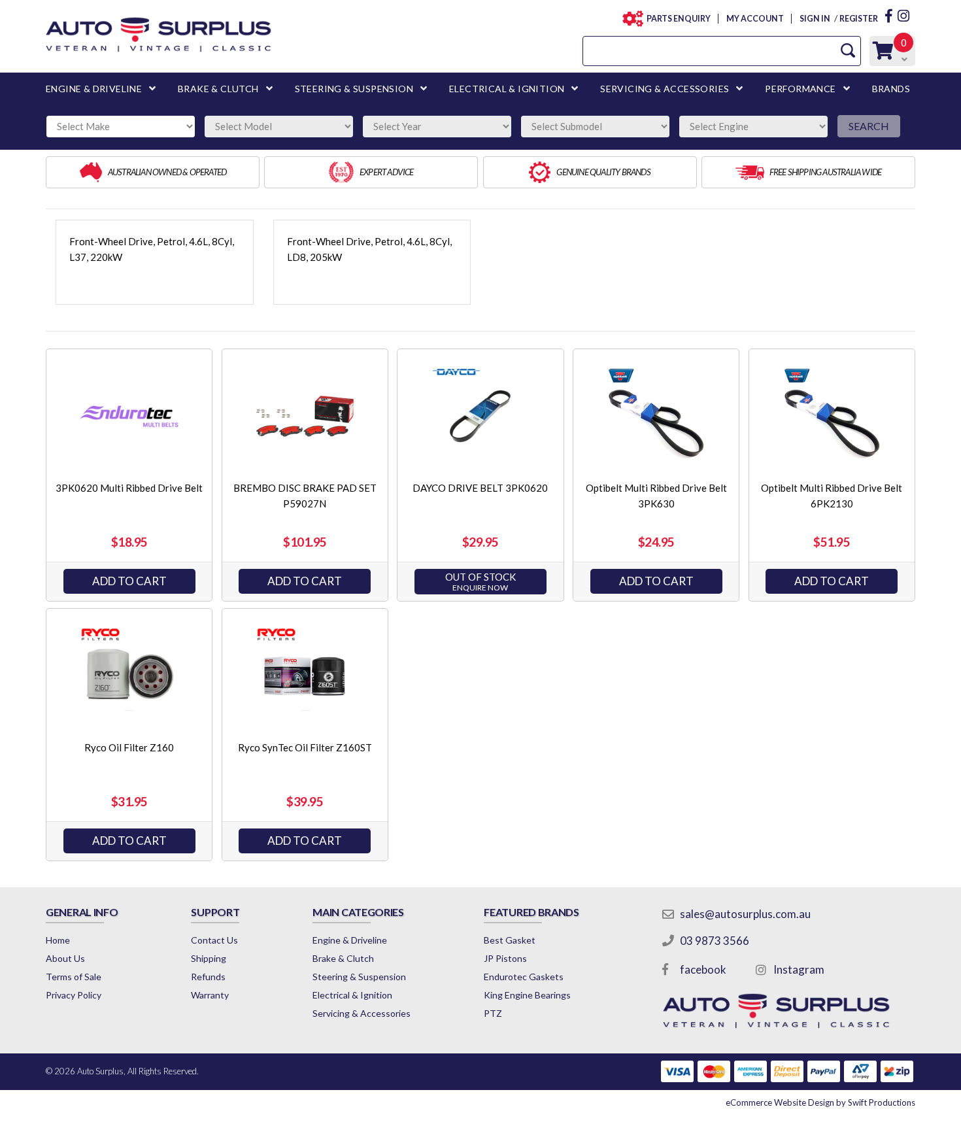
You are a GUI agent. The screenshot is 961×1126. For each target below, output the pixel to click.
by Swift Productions (820, 1102)
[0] (883, 54)
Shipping (208, 958)
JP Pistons (505, 958)
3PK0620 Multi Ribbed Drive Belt (129, 488)
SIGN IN (815, 19)
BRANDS (891, 88)
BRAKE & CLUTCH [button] (218, 88)
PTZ (493, 1013)
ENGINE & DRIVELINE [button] (94, 88)
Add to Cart (129, 581)
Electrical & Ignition (352, 994)
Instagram (798, 969)
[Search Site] (847, 50)
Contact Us (214, 940)
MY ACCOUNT (754, 19)
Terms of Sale (73, 976)
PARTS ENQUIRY (679, 19)
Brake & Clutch (343, 958)
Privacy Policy (73, 994)
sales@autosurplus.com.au (745, 914)
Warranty (210, 994)
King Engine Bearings (527, 994)
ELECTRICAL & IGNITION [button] (506, 88)
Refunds (208, 976)
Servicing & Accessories (361, 1013)
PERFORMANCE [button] (800, 88)
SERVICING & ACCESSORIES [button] (664, 88)
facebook (703, 969)
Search (869, 126)
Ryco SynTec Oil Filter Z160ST (305, 747)
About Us (65, 958)
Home (58, 940)
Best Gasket (509, 940)
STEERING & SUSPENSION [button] (354, 88)
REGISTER (858, 19)
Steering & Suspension (359, 976)
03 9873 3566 (714, 940)
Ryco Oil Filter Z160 (129, 747)
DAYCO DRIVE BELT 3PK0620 (480, 488)
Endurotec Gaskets (524, 976)
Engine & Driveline (349, 940)
